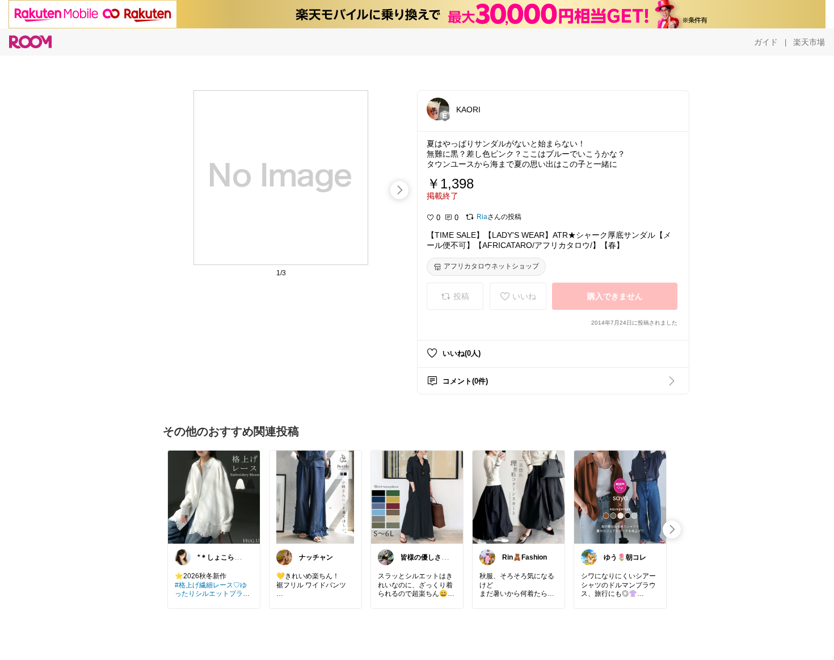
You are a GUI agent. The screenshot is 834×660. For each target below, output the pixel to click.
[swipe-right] (399, 190)
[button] (438, 109)
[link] (214, 497)
